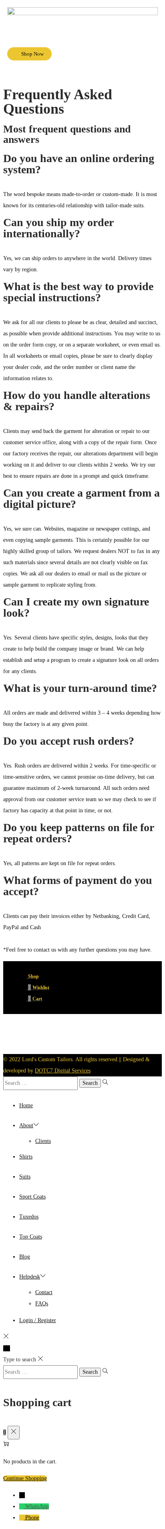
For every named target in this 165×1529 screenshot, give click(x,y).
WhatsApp (37, 1506)
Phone (32, 1518)
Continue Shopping (25, 1478)
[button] (82, 75)
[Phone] (22, 1518)
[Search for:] (41, 1083)
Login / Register (37, 1320)
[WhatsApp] (22, 1506)
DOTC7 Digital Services (63, 1071)
